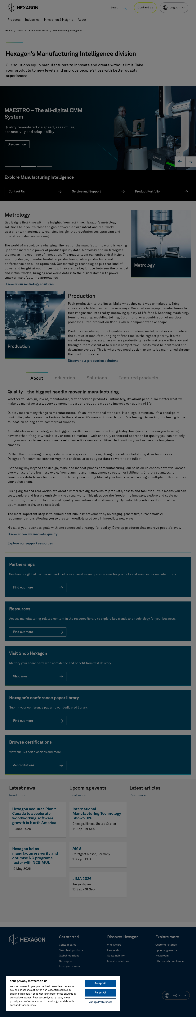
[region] (63, 993)
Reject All (100, 993)
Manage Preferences (100, 1002)
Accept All (100, 983)
